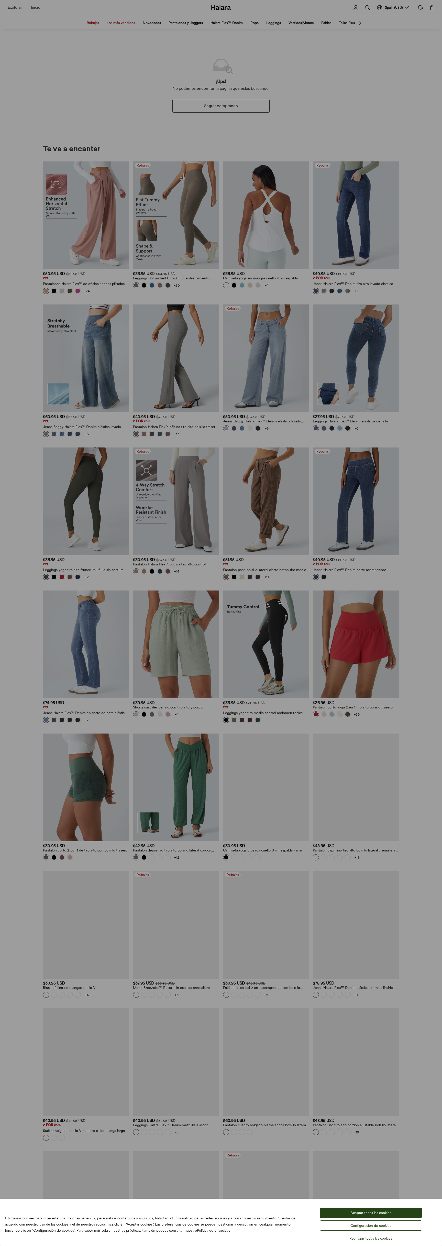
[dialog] (221, 623)
